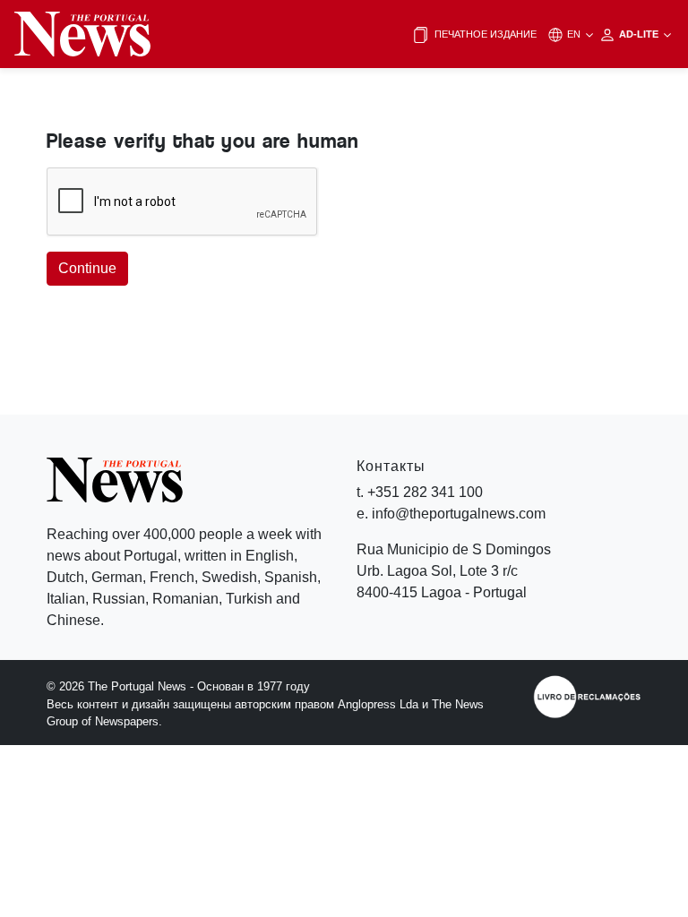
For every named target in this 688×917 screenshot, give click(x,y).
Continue (87, 268)
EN (575, 34)
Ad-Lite (640, 34)
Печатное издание (484, 34)
